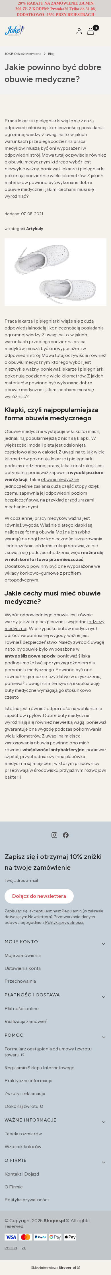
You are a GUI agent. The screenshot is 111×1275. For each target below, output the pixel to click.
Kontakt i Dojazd (22, 1174)
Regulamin (72, 911)
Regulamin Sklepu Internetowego (40, 1067)
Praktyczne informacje (28, 1080)
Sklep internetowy (53, 1267)
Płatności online (22, 1008)
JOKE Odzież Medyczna (23, 53)
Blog (51, 53)
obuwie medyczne (60, 479)
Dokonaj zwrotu (22, 1106)
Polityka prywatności (27, 1199)
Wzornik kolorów (23, 1146)
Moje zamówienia (23, 955)
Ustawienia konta (23, 968)
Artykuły (34, 228)
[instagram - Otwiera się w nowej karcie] (54, 835)
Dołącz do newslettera (39, 896)
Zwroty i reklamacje (25, 1093)
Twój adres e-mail (21, 880)
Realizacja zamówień (26, 1021)
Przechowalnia (20, 981)
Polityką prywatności (64, 922)
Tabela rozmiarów (23, 1133)
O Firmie (14, 1187)
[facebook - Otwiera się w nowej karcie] (65, 835)
